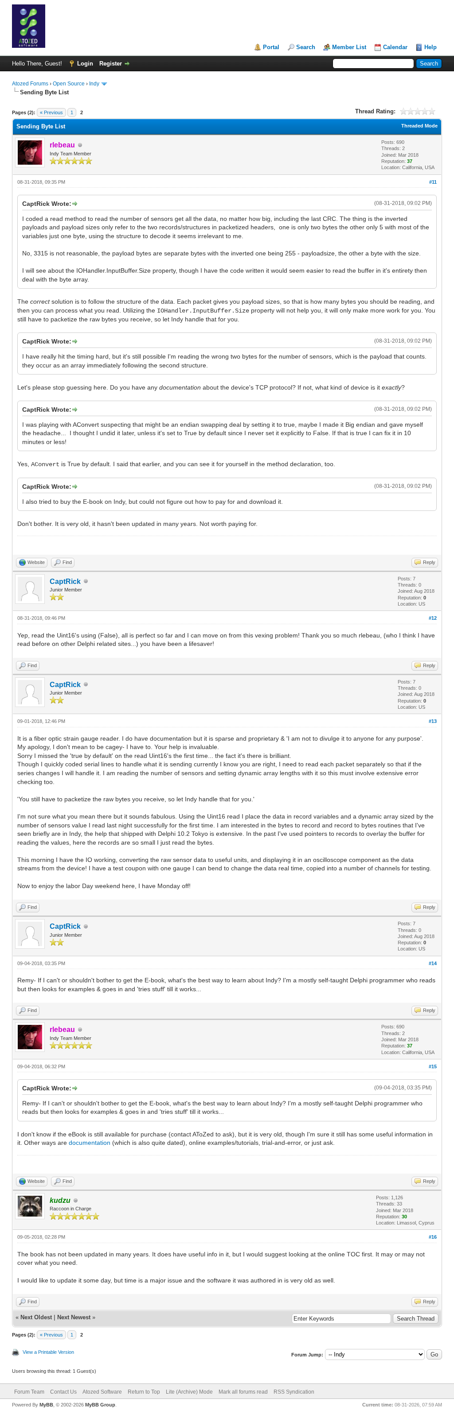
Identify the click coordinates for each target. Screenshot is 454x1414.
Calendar (395, 47)
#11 (433, 182)
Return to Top (144, 1392)
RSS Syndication (294, 1392)
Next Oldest (36, 1317)
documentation (89, 1142)
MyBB (46, 1404)
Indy (94, 84)
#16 (433, 1237)
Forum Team (29, 1392)
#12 (433, 618)
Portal (271, 47)
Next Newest (73, 1317)
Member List (349, 47)
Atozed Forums (30, 84)
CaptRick (65, 581)
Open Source (69, 84)
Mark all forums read (243, 1392)
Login (85, 63)
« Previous (51, 112)
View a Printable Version (48, 1352)
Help (430, 47)
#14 (433, 963)
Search (305, 47)
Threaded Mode (419, 125)
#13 (433, 721)
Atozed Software (102, 1392)
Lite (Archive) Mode (189, 1392)
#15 (433, 1066)
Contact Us (63, 1392)
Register (110, 63)
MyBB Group (100, 1404)
